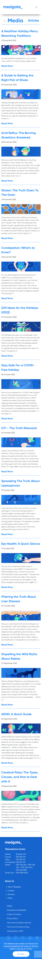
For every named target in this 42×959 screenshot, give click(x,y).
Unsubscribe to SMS (15, 931)
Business (11, 894)
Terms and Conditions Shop (18, 927)
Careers (11, 891)
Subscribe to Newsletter (16, 910)
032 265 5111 (20, 859)
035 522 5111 (20, 862)
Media (9, 906)
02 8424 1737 (21, 854)
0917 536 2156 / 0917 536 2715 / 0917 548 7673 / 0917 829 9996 (25, 867)
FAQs (10, 898)
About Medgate (14, 887)
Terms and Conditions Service (19, 923)
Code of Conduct (14, 914)
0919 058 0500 (22, 873)
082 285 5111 (20, 857)
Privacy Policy (12, 918)
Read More (7, 66)
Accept (21, 954)
